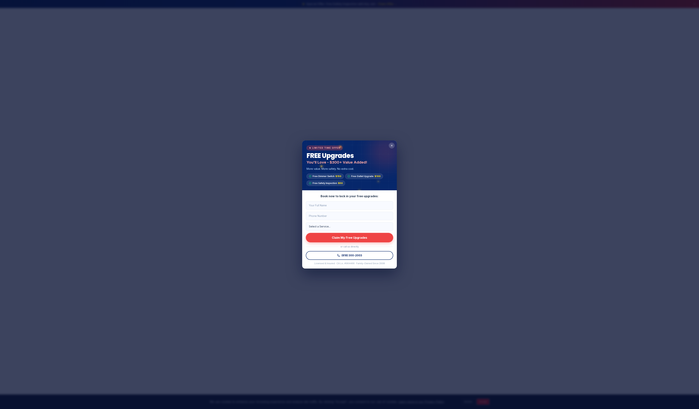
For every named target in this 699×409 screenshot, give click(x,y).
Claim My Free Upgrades (349, 237)
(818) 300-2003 (351, 255)
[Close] (392, 145)
